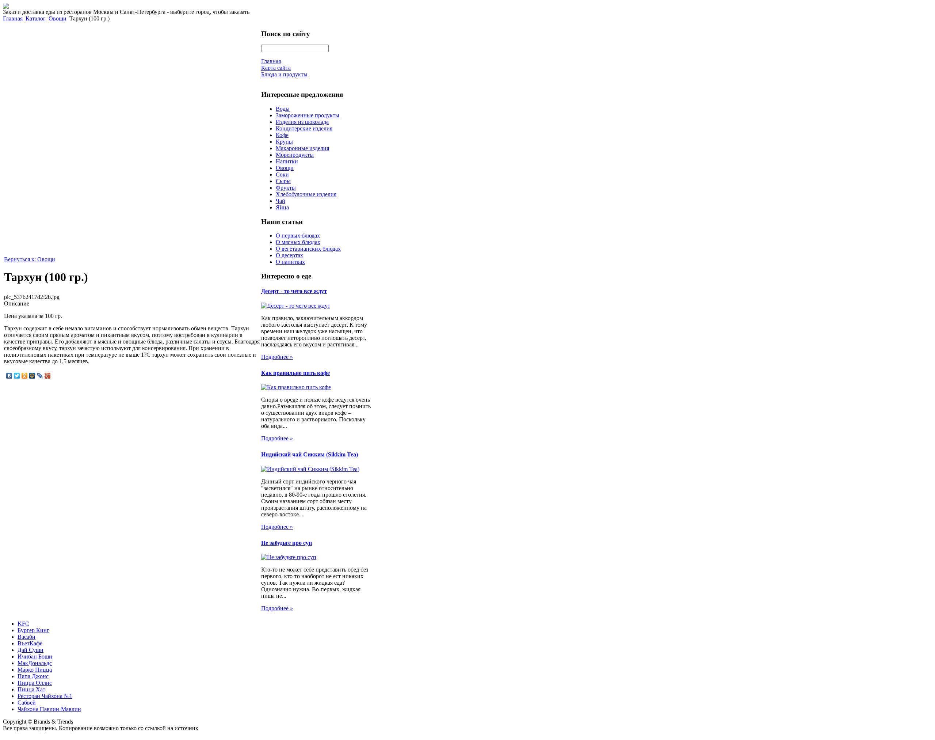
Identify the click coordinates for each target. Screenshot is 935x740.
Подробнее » (277, 357)
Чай (280, 201)
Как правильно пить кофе (295, 373)
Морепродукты (295, 155)
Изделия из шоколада (302, 122)
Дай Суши (30, 650)
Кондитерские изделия (304, 128)
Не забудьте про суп (286, 543)
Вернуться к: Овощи (29, 259)
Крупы (284, 141)
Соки (282, 174)
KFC (23, 624)
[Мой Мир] (32, 375)
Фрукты (286, 188)
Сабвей (27, 702)
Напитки (287, 161)
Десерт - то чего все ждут (294, 291)
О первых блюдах (298, 235)
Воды (283, 109)
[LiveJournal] (40, 375)
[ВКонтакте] (9, 375)
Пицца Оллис (35, 683)
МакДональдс (35, 663)
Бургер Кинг (33, 630)
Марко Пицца (35, 670)
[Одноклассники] (24, 375)
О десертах (289, 255)
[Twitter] (17, 375)
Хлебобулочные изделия (306, 194)
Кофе (282, 135)
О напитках (290, 262)
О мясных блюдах (298, 242)
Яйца (282, 207)
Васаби (26, 637)
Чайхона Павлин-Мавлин (49, 709)
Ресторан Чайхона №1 (45, 696)
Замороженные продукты (307, 115)
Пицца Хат (31, 689)
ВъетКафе (30, 643)
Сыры (283, 181)
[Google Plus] (47, 375)
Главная (13, 18)
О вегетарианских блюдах (308, 249)
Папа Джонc (33, 676)
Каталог (36, 18)
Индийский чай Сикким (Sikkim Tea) (309, 454)
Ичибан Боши (35, 656)
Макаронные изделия (302, 148)
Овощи (57, 18)
